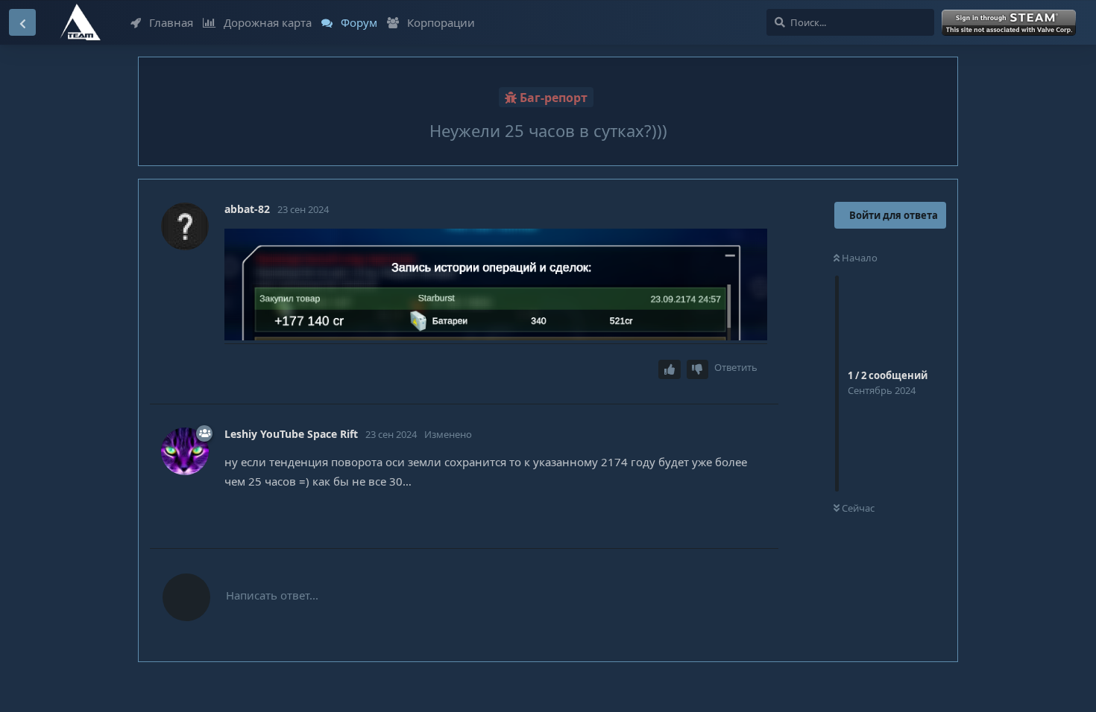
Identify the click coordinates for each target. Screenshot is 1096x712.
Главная (171, 22)
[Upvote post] (669, 370)
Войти (1011, 23)
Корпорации (441, 22)
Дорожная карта (268, 22)
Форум (359, 22)
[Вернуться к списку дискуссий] (22, 22)
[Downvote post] (698, 370)
